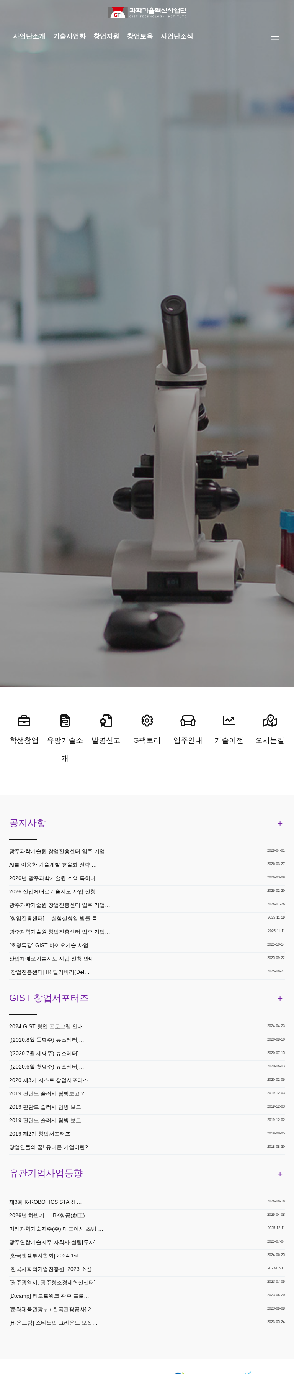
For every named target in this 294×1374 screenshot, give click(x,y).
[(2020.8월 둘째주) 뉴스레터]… (46, 1040)
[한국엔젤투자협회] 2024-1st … (47, 1256)
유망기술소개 (65, 749)
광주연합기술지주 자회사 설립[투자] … (56, 1242)
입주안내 (188, 740)
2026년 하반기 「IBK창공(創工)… (49, 1215)
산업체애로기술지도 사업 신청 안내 (51, 958)
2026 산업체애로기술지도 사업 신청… (55, 891)
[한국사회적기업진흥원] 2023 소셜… (53, 1269)
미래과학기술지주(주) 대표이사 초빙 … (56, 1229)
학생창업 (24, 740)
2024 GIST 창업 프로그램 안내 (46, 1026)
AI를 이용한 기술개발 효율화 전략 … (53, 865)
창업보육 (140, 36)
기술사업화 (69, 36)
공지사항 (27, 823)
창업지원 (106, 36)
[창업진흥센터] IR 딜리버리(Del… (49, 972)
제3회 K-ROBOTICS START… (45, 1202)
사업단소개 (29, 36)
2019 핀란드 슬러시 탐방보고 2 (46, 1093)
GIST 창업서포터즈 (49, 998)
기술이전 (228, 740)
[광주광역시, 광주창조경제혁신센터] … (56, 1282)
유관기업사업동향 (46, 1173)
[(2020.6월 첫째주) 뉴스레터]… (46, 1067)
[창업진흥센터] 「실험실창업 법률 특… (56, 918)
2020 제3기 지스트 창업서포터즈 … (52, 1080)
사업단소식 (177, 36)
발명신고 (106, 740)
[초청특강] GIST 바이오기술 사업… (51, 945)
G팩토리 (147, 740)
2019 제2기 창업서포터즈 (39, 1134)
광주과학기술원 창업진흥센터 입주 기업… (59, 851)
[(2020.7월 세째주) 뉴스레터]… (46, 1053)
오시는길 (269, 740)
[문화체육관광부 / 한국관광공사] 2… (52, 1309)
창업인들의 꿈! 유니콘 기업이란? (48, 1147)
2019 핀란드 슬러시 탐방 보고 (45, 1107)
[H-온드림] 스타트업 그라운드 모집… (53, 1323)
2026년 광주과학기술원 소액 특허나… (55, 878)
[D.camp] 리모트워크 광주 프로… (49, 1296)
